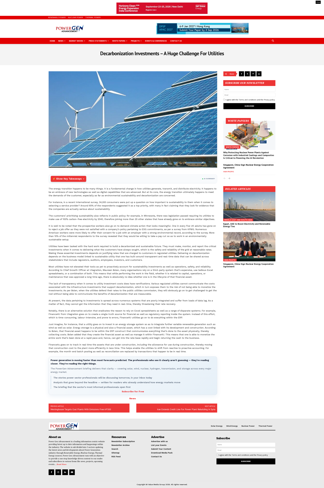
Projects (135, 41)
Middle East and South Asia (238, 220)
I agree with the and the (250, 100)
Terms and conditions (248, 100)
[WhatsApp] (258, 73)
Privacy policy (269, 100)
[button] (273, 41)
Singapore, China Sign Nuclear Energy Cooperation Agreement (248, 166)
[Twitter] (247, 73)
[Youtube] (72, 472)
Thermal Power (92, 17)
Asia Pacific (228, 172)
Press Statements (98, 41)
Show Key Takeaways (69, 178)
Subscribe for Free (133, 391)
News (60, 41)
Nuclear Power (75, 17)
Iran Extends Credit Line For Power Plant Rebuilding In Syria (186, 409)
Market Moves (76, 41)
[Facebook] (241, 73)
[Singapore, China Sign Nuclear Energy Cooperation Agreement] (249, 246)
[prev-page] (224, 178)
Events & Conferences (156, 41)
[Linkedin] (65, 472)
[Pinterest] (253, 73)
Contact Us (176, 41)
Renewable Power (57, 17)
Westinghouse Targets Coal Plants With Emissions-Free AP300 (80, 409)
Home (52, 41)
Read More (61, 464)
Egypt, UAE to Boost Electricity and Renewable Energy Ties (246, 225)
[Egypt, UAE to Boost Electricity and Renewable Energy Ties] (249, 206)
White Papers (118, 41)
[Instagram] (58, 472)
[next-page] (228, 178)
